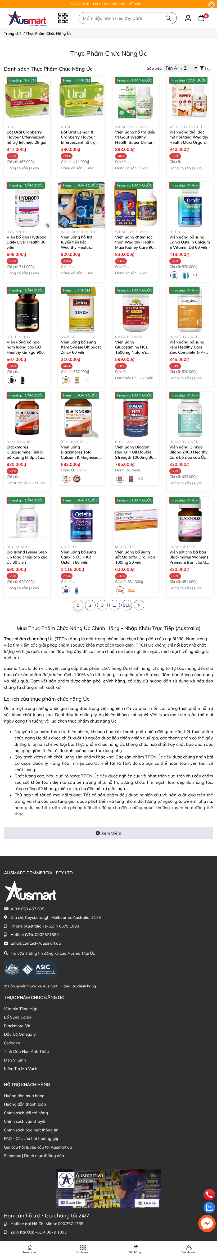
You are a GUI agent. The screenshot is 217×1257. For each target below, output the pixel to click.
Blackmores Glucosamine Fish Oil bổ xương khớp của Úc (26, 455)
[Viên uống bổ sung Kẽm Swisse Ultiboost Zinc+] (81, 310)
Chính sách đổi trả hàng (26, 1112)
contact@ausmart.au (42, 943)
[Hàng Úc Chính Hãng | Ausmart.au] (27, 18)
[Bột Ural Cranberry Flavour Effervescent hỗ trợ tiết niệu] (27, 100)
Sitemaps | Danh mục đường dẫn (34, 1155)
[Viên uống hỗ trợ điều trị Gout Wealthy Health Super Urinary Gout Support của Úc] (135, 100)
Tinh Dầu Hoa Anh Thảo (26, 1051)
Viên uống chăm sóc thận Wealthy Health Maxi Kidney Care (134, 245)
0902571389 (47, 934)
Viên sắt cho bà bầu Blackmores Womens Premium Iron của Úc (188, 559)
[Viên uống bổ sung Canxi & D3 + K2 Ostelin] (81, 520)
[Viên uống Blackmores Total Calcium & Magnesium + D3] (81, 415)
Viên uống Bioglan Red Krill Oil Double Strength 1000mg (134, 455)
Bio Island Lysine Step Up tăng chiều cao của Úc (27, 557)
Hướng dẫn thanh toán (25, 1104)
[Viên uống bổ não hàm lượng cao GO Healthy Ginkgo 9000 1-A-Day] (27, 310)
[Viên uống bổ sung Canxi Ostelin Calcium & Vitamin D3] (190, 205)
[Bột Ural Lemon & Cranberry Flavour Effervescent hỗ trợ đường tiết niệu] (81, 100)
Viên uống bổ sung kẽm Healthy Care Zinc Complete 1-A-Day (187, 350)
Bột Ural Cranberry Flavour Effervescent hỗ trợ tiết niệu (26, 137)
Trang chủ (29, 1252)
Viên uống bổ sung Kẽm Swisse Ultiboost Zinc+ (81, 347)
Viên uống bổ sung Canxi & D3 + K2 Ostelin (78, 557)
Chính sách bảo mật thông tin (31, 1129)
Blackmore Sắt (17, 1025)
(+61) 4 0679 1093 (62, 926)
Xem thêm (111, 833)
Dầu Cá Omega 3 (20, 1034)
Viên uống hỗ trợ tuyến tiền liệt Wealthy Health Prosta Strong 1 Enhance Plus (80, 247)
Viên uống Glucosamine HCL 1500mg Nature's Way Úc (131, 350)
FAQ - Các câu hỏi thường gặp (32, 1138)
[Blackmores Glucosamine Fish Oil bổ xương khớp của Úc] (27, 415)
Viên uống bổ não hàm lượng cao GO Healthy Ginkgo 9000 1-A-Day (26, 350)
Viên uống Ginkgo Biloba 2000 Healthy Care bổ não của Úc (188, 455)
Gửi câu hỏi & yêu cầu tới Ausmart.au (38, 1147)
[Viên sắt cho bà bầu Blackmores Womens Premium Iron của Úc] (190, 520)
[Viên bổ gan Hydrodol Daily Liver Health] (27, 205)
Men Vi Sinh (15, 1060)
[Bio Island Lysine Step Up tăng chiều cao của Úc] (27, 520)
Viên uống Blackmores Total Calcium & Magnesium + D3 (81, 455)
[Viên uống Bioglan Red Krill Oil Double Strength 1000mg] (135, 415)
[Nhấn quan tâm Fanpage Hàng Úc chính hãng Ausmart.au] (108, 1188)
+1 (195, 275)
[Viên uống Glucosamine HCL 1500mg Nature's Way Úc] (135, 310)
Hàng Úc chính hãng (78, 986)
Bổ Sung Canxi (17, 1017)
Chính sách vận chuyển (25, 1121)
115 (127, 605)
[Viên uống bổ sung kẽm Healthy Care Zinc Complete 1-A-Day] (190, 310)
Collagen (12, 1042)
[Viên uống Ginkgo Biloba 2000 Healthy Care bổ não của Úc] (190, 415)
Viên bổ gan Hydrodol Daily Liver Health (27, 242)
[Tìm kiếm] (168, 18)
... (114, 605)
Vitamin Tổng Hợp (20, 1008)
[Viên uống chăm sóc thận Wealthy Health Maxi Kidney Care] (135, 205)
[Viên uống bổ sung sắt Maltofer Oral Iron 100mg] (135, 520)
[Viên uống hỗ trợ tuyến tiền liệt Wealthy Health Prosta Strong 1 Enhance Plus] (81, 205)
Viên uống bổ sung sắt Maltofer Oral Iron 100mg (135, 557)
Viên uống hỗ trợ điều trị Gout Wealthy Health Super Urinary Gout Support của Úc (135, 142)
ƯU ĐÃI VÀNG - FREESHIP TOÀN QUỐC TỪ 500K (105, 4)
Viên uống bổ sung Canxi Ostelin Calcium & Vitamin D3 (189, 242)
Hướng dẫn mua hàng (24, 1095)
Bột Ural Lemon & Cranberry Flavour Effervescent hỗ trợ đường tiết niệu (81, 140)
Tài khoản (188, 1252)
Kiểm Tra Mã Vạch (20, 1068)
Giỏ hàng (135, 1252)
